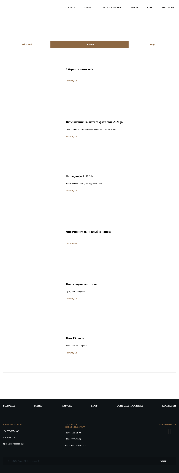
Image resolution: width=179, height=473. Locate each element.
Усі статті (27, 44)
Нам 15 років (75, 338)
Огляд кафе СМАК (79, 176)
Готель (134, 8)
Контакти (168, 8)
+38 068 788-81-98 (73, 433)
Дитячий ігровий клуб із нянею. (89, 231)
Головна (69, 8)
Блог (150, 8)
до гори (162, 461)
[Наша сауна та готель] (32, 273)
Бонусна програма (130, 405)
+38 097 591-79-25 (73, 439)
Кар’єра (67, 405)
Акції (152, 44)
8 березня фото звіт (79, 69)
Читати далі (72, 81)
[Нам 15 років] (32, 327)
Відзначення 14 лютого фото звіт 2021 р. (94, 122)
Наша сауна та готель (81, 284)
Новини (89, 44)
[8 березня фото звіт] (32, 57)
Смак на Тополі (111, 8)
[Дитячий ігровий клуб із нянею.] (32, 219)
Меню (87, 8)
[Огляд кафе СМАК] (32, 165)
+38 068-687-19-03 (11, 431)
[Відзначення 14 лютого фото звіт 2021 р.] (32, 111)
